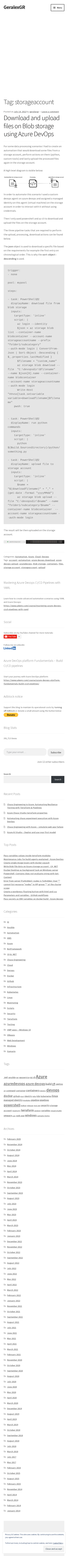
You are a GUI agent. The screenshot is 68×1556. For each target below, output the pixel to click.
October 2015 (13, 1473)
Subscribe (56, 752)
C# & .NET (12, 954)
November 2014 (14, 1489)
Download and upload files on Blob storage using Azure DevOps (32, 126)
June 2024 (12, 1160)
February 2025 (14, 1139)
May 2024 (11, 1166)
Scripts (10, 1008)
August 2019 (13, 1414)
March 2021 (12, 1349)
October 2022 (13, 1252)
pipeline (35, 1100)
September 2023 (15, 1193)
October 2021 (13, 1311)
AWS (9, 938)
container (20, 1090)
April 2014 (12, 1494)
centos (59, 1084)
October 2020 (13, 1365)
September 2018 (15, 1435)
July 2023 (11, 1203)
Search (7, 774)
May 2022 (11, 1279)
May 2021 (11, 1338)
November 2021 (14, 1306)
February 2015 (14, 1483)
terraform (27, 1110)
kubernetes (46, 1096)
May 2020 (11, 1392)
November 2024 (14, 1144)
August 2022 (13, 1263)
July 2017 (11, 1457)
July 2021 (11, 1327)
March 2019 (12, 1424)
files (61, 563)
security (45, 1105)
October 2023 (13, 1187)
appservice (24, 1077)
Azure (31, 556)
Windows (11, 1045)
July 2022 (11, 1268)
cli (5, 1091)
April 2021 (12, 1343)
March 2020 (12, 1403)
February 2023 (14, 1230)
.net (6, 1077)
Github (10, 981)
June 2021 (12, 1333)
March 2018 (12, 1451)
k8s (38, 1096)
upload (41, 567)
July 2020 (11, 1381)
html (22, 1096)
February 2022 (14, 1295)
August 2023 (13, 1198)
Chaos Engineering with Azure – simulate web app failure (35, 826)
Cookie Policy (58, 1543)
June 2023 (12, 1209)
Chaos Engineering (16, 959)
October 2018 (13, 1430)
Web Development (16, 1040)
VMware (11, 1035)
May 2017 (11, 1462)
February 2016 (14, 1467)
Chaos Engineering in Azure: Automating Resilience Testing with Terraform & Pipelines (32, 806)
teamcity (16, 1110)
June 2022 (12, 1273)
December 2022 (14, 1241)
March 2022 (12, 1290)
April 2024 (12, 1171)
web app (20, 1115)
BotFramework (14, 948)
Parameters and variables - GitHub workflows (26, 895)
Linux (9, 997)
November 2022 (14, 1246)
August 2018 (13, 1440)
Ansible (10, 927)
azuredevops (25, 563)
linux (55, 1096)
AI (8, 922)
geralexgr (34, 111)
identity (28, 1096)
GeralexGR (14, 7)
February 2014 (14, 1505)
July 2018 (11, 1446)
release (30, 1105)
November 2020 (14, 1360)
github (16, 1096)
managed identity (13, 1100)
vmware (8, 1115)
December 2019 (14, 1408)
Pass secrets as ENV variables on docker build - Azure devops (33, 898)
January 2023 (13, 1236)
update (37, 1110)
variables (45, 1110)
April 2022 (12, 1284)
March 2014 (12, 1500)
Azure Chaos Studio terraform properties (27, 812)
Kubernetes (12, 992)
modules (27, 1100)
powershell (12, 1105)
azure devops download (43, 560)
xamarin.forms (43, 1116)
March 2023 (12, 1225)
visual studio (56, 1110)
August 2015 (13, 1478)
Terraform (12, 1019)
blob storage (39, 563)
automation (24, 560)
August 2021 (13, 1322)
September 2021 (15, 1317)
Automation (21, 556)
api (17, 1077)
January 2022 (13, 1300)
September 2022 (15, 1257)
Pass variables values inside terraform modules (27, 855)
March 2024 (12, 1176)
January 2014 (13, 1510)
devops (52, 1090)
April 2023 (12, 1220)
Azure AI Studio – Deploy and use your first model (31, 832)
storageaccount (29, 567)
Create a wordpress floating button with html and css (30, 891)
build (49, 1084)
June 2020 (12, 1386)
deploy (43, 1091)
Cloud (38, 556)
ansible (12, 1077)
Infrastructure (14, 986)
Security (11, 1013)
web (14, 1116)
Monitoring (12, 1002)
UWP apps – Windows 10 (19, 1029)
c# (53, 1084)
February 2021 (14, 1354)
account (13, 560)
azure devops (35, 1084)
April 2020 (12, 1397)
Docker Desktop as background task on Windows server (31, 870)
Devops (45, 556)
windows (31, 1115)
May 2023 (11, 1214)
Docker (10, 975)
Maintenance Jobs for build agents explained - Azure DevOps (34, 859)
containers (52, 563)
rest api (37, 1105)
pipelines (44, 1100)
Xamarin (11, 1051)
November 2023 (14, 1182)
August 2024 (13, 1155)
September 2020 (15, 1370)
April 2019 (12, 1419)
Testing (11, 1024)
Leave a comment (50, 111)
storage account (12, 567)
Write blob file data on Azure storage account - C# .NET (31, 866)
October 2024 (13, 1149)
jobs (34, 1096)
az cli (32, 1077)
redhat (24, 1105)
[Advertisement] (34, 47)
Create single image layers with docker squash (26, 862)
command (10, 1090)
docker (8, 1096)
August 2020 (13, 1376)
